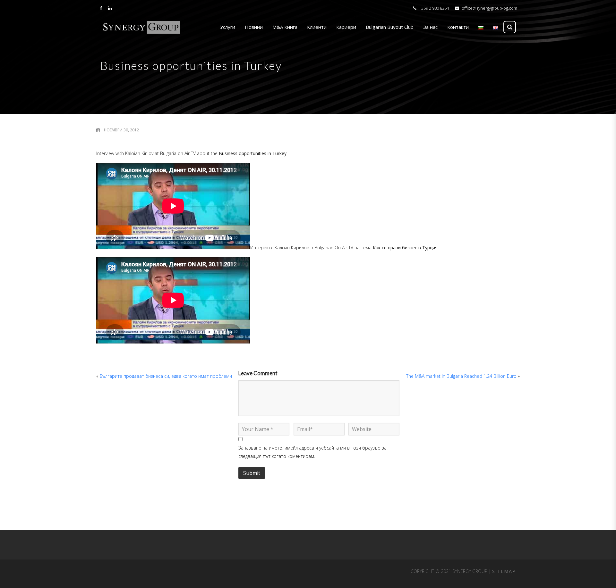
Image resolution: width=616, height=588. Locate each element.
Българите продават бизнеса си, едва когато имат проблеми (166, 376)
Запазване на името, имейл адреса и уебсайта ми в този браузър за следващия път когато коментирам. (312, 452)
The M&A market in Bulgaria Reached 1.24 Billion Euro (461, 376)
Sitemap (504, 571)
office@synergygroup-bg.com (489, 8)
